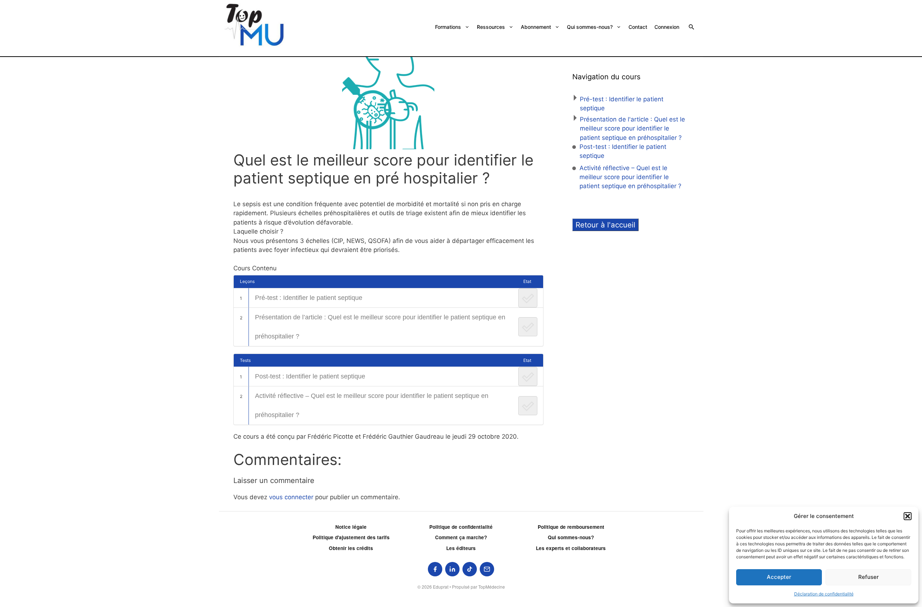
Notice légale (351, 526)
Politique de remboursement (571, 526)
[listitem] (435, 569)
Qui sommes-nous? (590, 27)
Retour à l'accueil (605, 224)
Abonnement (536, 27)
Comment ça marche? (461, 537)
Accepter (779, 576)
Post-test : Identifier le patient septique (310, 376)
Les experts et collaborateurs (571, 548)
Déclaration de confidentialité (824, 594)
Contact (637, 27)
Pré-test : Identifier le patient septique (308, 297)
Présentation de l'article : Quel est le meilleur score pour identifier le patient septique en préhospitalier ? (632, 128)
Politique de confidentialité (461, 526)
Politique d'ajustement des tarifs (351, 537)
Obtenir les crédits (351, 548)
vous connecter (291, 497)
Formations (448, 27)
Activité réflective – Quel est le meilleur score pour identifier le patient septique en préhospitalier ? (371, 405)
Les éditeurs (461, 548)
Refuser (868, 576)
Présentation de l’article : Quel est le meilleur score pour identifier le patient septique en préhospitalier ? (380, 327)
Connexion (666, 27)
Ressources (491, 27)
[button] (907, 516)
